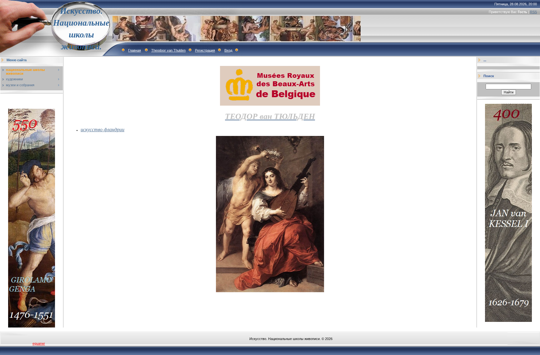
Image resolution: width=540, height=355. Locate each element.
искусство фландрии (102, 129)
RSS (533, 12)
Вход (228, 50)
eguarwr (38, 343)
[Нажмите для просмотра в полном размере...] (270, 291)
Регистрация (205, 50)
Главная (134, 50)
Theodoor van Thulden (168, 50)
